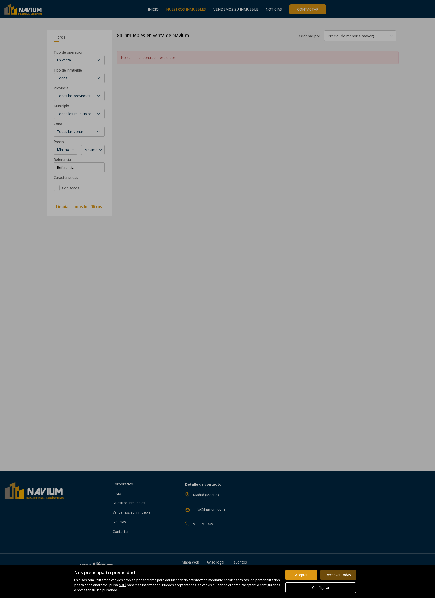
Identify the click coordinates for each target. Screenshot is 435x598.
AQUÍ (122, 585)
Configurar (320, 587)
